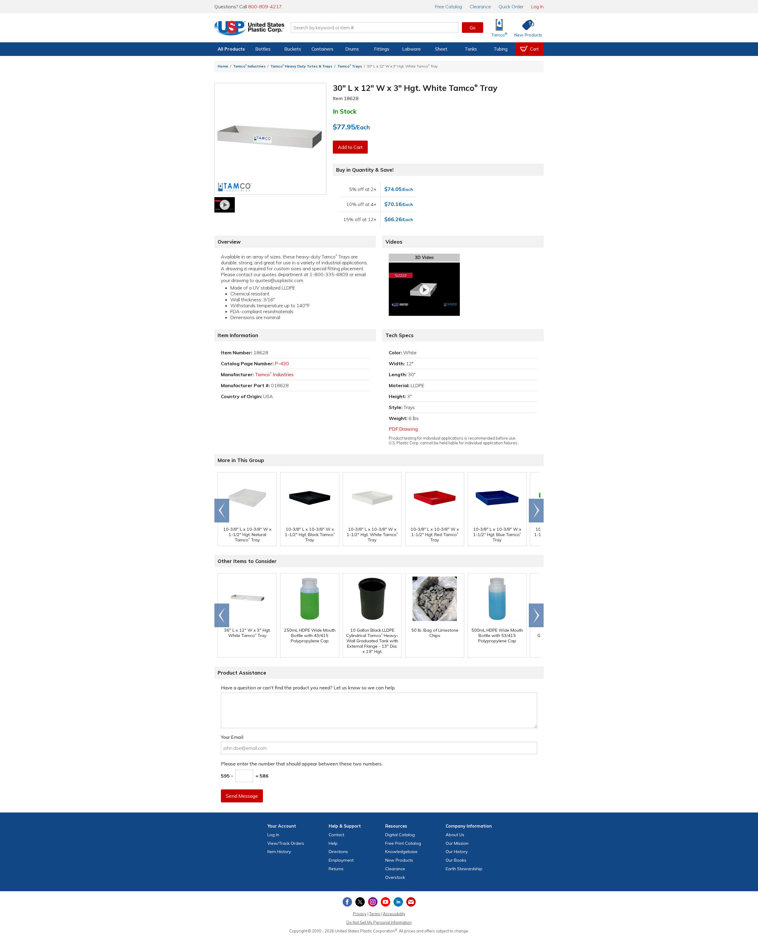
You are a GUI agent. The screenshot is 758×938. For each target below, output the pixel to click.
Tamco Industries (249, 66)
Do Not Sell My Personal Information (379, 922)
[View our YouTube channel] (385, 902)
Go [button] (473, 27)
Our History (457, 851)
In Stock (344, 111)
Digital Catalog (400, 834)
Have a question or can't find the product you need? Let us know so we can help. (308, 688)
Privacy (360, 913)
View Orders (285, 843)
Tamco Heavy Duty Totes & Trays (301, 66)
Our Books (456, 860)
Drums (352, 49)
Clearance (480, 6)
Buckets (292, 49)
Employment (341, 860)
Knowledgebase (401, 851)
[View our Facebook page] (347, 902)
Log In (537, 6)
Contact (336, 834)
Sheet (441, 49)
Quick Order (511, 6)
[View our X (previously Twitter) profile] (360, 902)
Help (333, 843)
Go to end (222, 511)
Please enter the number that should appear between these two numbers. (302, 764)
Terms (374, 913)
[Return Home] (249, 29)
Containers (322, 49)
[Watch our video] (224, 205)
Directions (338, 851)
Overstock (395, 877)
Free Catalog (403, 843)
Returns (336, 868)
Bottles (263, 49)
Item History (279, 851)
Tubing (501, 49)
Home (223, 66)
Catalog (448, 6)
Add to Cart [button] (350, 147)
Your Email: (232, 737)
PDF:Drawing (403, 429)
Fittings (381, 49)
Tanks (471, 49)
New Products (399, 860)
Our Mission (457, 843)
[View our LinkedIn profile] (398, 902)
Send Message (242, 796)
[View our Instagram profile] (373, 902)
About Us (455, 834)
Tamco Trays (349, 66)
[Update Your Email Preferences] (411, 902)
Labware (411, 49)
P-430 (282, 363)
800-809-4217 (265, 6)
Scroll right (536, 511)
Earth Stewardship (464, 868)
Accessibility (394, 913)
